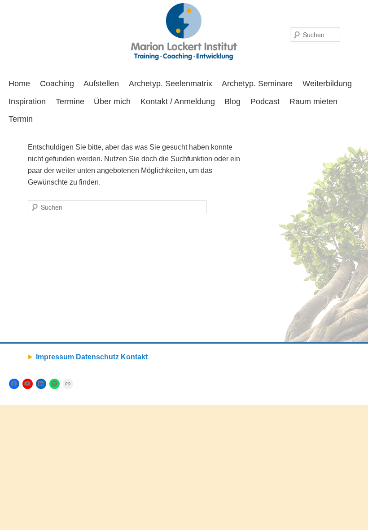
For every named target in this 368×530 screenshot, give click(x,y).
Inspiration (27, 101)
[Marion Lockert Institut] (184, 31)
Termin (21, 119)
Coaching (57, 83)
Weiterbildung (327, 83)
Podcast (265, 101)
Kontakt (134, 357)
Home (19, 83)
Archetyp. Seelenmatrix (170, 83)
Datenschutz (97, 357)
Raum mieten (313, 101)
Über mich (112, 101)
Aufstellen (101, 83)
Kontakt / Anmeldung (177, 101)
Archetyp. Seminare (257, 83)
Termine (70, 101)
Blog (232, 101)
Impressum (55, 357)
